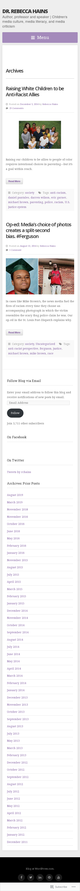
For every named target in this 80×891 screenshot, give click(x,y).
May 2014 (13, 661)
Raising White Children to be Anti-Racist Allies (35, 91)
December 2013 (17, 697)
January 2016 (15, 552)
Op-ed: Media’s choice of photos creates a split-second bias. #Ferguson (38, 230)
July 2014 (13, 646)
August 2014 (15, 639)
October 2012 (15, 769)
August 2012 (15, 784)
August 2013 (15, 726)
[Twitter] (30, 877)
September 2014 (18, 632)
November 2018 (17, 509)
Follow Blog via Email (24, 381)
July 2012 (13, 791)
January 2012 (15, 834)
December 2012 (17, 762)
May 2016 (13, 538)
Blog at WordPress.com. (40, 868)
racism (58, 202)
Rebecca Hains (50, 104)
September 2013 (18, 719)
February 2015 (16, 596)
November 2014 (17, 617)
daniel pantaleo (18, 197)
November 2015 (17, 560)
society (29, 192)
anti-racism (58, 192)
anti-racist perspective (23, 348)
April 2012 (14, 813)
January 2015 (15, 603)
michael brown (18, 202)
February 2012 (16, 827)
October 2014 (15, 625)
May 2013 (13, 740)
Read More (14, 181)
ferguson (45, 348)
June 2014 (13, 654)
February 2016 (16, 545)
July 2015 (13, 574)
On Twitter (15, 460)
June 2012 (13, 798)
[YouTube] (58, 877)
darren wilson (40, 197)
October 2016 (15, 523)
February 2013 (16, 755)
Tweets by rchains (19, 472)
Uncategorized (45, 343)
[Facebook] (21, 877)
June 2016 (13, 531)
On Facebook (17, 437)
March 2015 (15, 589)
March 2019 (15, 502)
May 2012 (13, 805)
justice (57, 348)
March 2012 (15, 820)
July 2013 (13, 733)
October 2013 (15, 711)
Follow (15, 413)
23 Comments (16, 108)
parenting (36, 202)
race (50, 353)
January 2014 (15, 690)
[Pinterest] (49, 877)
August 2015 (15, 567)
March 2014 (15, 675)
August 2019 (15, 495)
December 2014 (17, 610)
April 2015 (14, 581)
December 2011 (17, 842)
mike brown (38, 353)
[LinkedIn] (40, 877)
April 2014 (14, 668)
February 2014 (16, 683)
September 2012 (18, 777)
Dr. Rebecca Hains (25, 11)
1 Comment (15, 250)
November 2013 (17, 704)
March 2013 (15, 748)
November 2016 (17, 516)
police (49, 202)
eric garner (58, 197)
